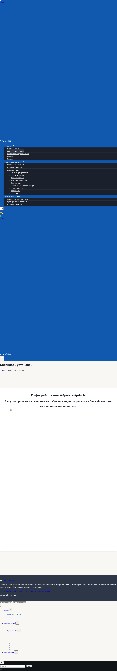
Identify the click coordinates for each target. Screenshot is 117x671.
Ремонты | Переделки (19, 173)
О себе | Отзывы (13, 149)
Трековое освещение (19, 180)
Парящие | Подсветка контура (22, 186)
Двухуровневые (17, 188)
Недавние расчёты (14, 167)
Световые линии (17, 175)
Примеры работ (12, 631)
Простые (14, 193)
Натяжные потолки (9, 623)
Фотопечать (15, 191)
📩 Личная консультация (9, 580)
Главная (6, 610)
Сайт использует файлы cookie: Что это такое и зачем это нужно (25, 591)
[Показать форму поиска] (2, 208)
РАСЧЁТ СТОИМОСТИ (15, 165)
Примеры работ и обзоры (17, 202)
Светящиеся (16, 183)
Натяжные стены (9, 652)
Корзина (10, 159)
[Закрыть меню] (0, 605)
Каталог (10, 156)
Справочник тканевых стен (17, 199)
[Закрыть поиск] (2, 662)
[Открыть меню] (2, 358)
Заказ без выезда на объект (18, 154)
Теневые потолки (17, 178)
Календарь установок (15, 151)
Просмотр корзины (6, 602)
